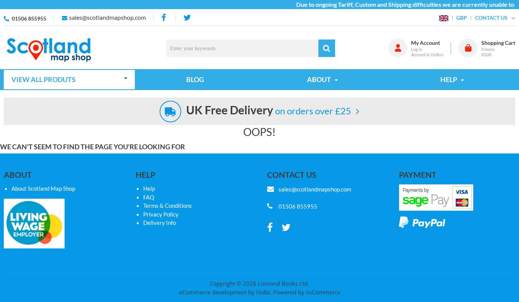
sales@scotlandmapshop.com (107, 17)
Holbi (263, 292)
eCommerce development (213, 292)
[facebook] (164, 18)
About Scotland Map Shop (43, 188)
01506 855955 (29, 18)
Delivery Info (159, 222)
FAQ (148, 197)
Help (149, 188)
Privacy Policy (161, 214)
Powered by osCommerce (306, 292)
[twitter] (187, 18)
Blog (195, 79)
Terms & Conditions (167, 205)
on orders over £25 (268, 110)
